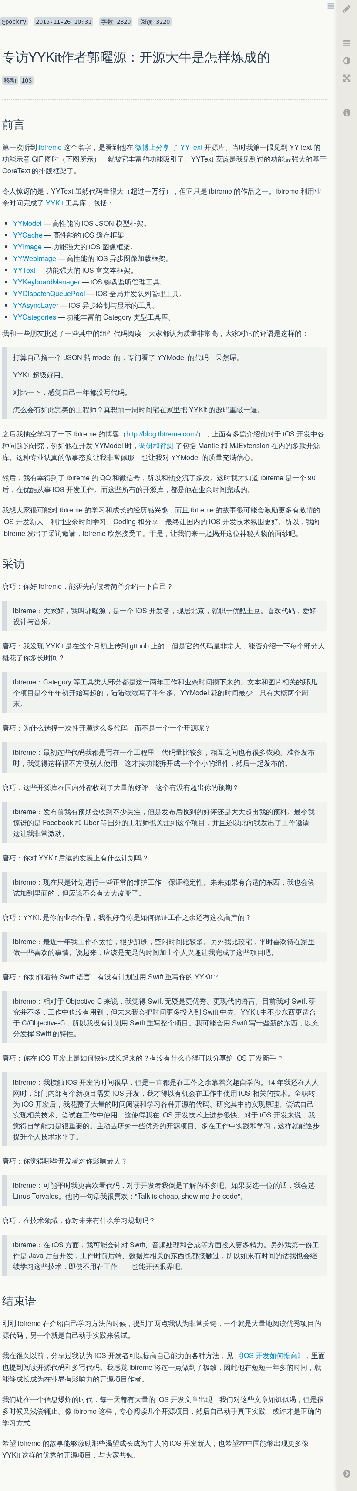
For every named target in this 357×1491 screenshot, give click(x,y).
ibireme (50, 147)
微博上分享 (152, 147)
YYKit (55, 203)
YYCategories (34, 317)
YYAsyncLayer (35, 305)
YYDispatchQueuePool (49, 293)
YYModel (27, 223)
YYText (191, 147)
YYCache (28, 235)
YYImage (27, 246)
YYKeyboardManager (46, 282)
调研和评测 (156, 445)
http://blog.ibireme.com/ (162, 434)
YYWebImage (34, 258)
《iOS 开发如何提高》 (269, 1355)
